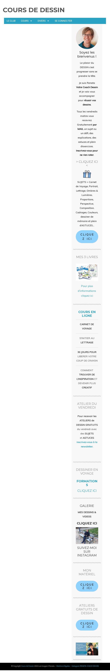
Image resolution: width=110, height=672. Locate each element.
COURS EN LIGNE (87, 314)
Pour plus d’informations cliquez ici (87, 290)
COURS (25, 20)
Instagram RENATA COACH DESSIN (85, 666)
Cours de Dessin (34, 10)
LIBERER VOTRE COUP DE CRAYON (87, 356)
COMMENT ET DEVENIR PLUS (87, 379)
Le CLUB (11, 20)
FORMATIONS (87, 483)
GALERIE (87, 506)
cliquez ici (87, 491)
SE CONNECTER (63, 20)
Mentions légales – (64, 666)
